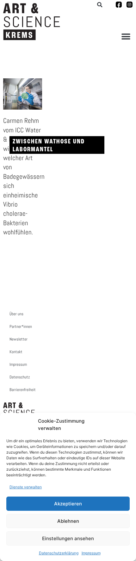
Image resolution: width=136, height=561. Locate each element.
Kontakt (15, 351)
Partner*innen (20, 326)
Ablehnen (68, 521)
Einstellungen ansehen (68, 538)
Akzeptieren (68, 504)
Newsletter (18, 339)
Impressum (91, 553)
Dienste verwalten (25, 487)
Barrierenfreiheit (22, 389)
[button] (126, 36)
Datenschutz (19, 377)
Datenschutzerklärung (58, 553)
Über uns (16, 314)
